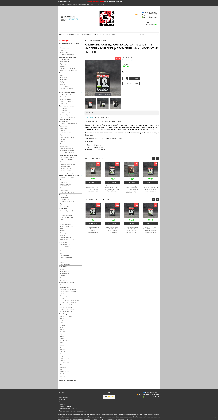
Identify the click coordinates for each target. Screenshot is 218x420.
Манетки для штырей (66, 213)
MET (61, 347)
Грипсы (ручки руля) (65, 237)
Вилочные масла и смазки (67, 285)
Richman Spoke (64, 371)
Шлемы (62, 269)
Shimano (62, 318)
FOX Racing (63, 365)
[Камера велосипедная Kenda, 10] (93, 210)
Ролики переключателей (67, 150)
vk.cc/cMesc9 (153, 17)
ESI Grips (62, 329)
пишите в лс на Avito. (147, 129)
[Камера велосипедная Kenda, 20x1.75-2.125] (93, 169)
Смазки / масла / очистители (68, 291)
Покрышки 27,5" (64, 110)
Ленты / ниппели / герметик (67, 117)
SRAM (61, 320)
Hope (61, 356)
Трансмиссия (63, 126)
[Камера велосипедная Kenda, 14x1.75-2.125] (150, 169)
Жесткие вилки (64, 180)
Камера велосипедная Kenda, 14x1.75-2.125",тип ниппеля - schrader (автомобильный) (150, 188)
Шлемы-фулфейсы (65, 273)
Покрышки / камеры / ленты (68, 201)
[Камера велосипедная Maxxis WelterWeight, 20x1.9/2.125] (131, 169)
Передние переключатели (67, 137)
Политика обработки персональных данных (73, 411)
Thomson (62, 354)
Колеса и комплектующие (67, 57)
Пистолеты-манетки (65, 132)
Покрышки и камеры (66, 73)
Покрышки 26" (64, 108)
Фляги (61, 253)
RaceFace (62, 325)
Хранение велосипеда (66, 307)
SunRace (62, 351)
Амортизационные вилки (67, 177)
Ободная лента (64, 103)
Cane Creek (63, 367)
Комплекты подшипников (67, 54)
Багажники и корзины (66, 257)
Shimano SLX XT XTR (66, 316)
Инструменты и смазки (67, 282)
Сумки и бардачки (65, 251)
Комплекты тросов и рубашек (68, 123)
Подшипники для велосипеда (69, 43)
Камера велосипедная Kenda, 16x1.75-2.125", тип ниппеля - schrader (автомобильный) (131, 229)
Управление (63, 208)
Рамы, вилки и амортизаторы (69, 175)
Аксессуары (63, 242)
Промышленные (64, 48)
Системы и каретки (65, 206)
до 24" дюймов (64, 77)
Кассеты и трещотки (65, 144)
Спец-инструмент (65, 296)
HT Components (64, 340)
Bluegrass (62, 349)
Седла (61, 219)
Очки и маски (63, 280)
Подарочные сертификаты (68, 381)
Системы (62, 139)
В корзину (134, 79)
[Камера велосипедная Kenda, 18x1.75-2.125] (150, 210)
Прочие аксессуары (65, 264)
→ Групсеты (63, 128)
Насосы (62, 298)
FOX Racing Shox (64, 362)
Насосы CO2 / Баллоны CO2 (68, 302)
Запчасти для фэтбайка (67, 195)
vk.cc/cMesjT (153, 12)
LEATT (61, 323)
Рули (61, 228)
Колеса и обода (64, 115)
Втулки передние (64, 61)
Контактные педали (65, 224)
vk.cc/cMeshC (152, 15)
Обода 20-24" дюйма (65, 94)
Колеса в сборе (64, 59)
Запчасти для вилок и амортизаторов (66, 185)
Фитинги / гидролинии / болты (68, 173)
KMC (61, 343)
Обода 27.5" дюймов (65, 99)
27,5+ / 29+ (63, 84)
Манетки (62, 130)
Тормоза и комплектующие (68, 155)
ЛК (98, 4)
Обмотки (62, 235)
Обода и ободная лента (67, 92)
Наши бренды (63, 314)
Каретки (62, 141)
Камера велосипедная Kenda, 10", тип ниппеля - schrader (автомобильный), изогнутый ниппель (93, 230)
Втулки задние (64, 64)
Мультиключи (64, 293)
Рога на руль (63, 233)
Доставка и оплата (84, 4)
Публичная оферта (65, 406)
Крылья (62, 262)
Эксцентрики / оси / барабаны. (68, 70)
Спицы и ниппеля (64, 66)
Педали (62, 222)
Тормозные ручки (65, 166)
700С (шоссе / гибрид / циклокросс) (66, 89)
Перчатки (62, 275)
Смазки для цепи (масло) (67, 287)
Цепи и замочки (64, 146)
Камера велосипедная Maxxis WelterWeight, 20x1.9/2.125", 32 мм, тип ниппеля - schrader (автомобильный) (131, 189)
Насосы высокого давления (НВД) (69, 300)
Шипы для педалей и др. (66, 226)
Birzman (62, 345)
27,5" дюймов (64, 82)
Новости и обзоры (71, 4)
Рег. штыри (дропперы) (66, 210)
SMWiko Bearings (64, 52)
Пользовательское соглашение (69, 409)
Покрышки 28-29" (65, 112)
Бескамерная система (66, 106)
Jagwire (62, 334)
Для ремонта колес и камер (67, 309)
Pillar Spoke (63, 374)
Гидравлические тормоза (67, 157)
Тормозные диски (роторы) (67, 164)
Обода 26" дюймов (65, 97)
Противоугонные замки (66, 260)
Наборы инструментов (66, 311)
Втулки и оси (63, 204)
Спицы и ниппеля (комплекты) (68, 68)
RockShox (63, 327)
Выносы (62, 230)
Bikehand (62, 376)
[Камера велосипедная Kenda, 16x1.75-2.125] (131, 210)
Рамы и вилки (64, 197)
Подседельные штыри (66, 215)
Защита (62, 278)
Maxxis (62, 336)
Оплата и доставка (131, 83)
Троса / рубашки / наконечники (65, 120)
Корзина (103, 4)
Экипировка (63, 267)
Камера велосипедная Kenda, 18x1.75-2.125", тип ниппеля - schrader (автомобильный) (150, 229)
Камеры (62, 75)
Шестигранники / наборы (67, 305)
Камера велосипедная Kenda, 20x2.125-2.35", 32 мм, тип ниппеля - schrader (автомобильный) (112, 188)
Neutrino (62, 360)
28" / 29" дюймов (64, 86)
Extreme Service (128, 419)
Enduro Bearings (64, 50)
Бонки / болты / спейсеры (67, 152)
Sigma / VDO (63, 369)
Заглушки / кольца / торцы (67, 239)
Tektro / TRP (63, 378)
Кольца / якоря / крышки (67, 192)
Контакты (93, 4)
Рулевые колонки (65, 190)
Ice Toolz (62, 331)
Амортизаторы (64, 182)
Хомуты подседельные (66, 217)
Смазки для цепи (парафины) (68, 289)
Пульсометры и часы (66, 248)
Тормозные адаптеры (66, 170)
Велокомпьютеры (65, 244)
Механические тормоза (66, 159)
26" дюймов (63, 79)
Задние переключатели (66, 135)
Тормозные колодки (65, 168)
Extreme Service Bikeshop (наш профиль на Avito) (101, 125)
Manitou (62, 338)
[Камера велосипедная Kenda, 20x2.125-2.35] (112, 169)
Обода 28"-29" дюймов (66, 101)
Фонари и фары (64, 246)
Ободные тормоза (65, 162)
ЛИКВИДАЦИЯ (64, 41)
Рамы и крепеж (64, 188)
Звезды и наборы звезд (66, 148)
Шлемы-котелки (64, 271)
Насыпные (63, 46)
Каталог (62, 4)
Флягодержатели (64, 255)
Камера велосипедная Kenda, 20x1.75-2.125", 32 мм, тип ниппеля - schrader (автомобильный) (93, 188)
